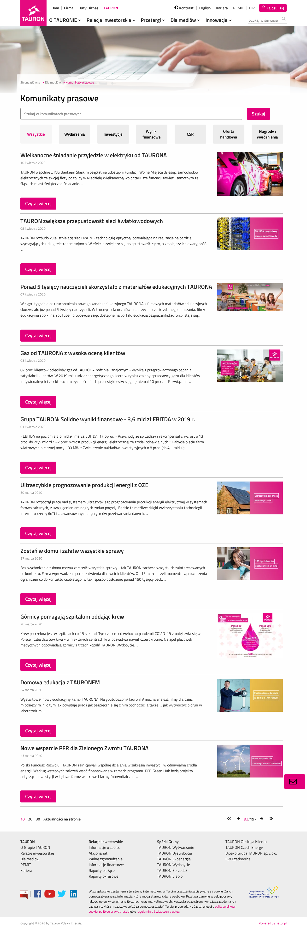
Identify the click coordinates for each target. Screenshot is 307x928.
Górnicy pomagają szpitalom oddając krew (72, 616)
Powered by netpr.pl (273, 923)
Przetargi (151, 20)
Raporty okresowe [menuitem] (103, 876)
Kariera (222, 8)
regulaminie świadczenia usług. (158, 911)
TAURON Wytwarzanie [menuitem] (175, 847)
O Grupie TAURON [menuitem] (35, 847)
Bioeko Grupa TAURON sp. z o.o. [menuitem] (251, 853)
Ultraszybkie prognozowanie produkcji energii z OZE (84, 485)
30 (38, 819)
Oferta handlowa (228, 134)
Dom (55, 8)
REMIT (238, 8)
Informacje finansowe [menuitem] (106, 865)
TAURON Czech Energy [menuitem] (244, 847)
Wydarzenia (74, 134)
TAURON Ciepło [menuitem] (170, 876)
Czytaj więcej (38, 203)
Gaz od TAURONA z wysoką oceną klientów (72, 353)
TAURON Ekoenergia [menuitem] (174, 859)
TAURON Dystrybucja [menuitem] (174, 853)
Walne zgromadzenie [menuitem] (106, 859)
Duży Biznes (88, 8)
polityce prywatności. (114, 911)
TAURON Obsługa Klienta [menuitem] (246, 841)
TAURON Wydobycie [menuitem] (173, 865)
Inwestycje (113, 134)
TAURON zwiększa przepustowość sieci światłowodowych (91, 221)
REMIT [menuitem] (25, 865)
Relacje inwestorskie (109, 20)
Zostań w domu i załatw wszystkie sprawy (72, 550)
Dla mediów (184, 20)
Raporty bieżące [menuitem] (102, 870)
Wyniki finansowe (151, 134)
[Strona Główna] (33, 13)
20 (30, 819)
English (205, 8)
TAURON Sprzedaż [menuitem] (172, 870)
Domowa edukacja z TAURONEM (60, 682)
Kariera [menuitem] (26, 870)
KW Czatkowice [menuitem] (237, 859)
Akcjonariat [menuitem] (98, 853)
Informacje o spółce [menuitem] (104, 847)
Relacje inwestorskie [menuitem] (37, 853)
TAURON (111, 8)
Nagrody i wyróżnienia (267, 134)
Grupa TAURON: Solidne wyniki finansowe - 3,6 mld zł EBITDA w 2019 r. (107, 419)
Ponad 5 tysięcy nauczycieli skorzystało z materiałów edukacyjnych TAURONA (116, 286)
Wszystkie (36, 134)
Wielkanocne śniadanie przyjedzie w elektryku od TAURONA (93, 155)
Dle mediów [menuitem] (29, 859)
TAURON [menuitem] (27, 841)
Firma (68, 8)
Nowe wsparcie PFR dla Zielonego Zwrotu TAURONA (84, 748)
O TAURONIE (63, 20)
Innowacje (217, 20)
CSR (190, 134)
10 (23, 819)
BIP (251, 8)
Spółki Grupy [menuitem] (168, 841)
